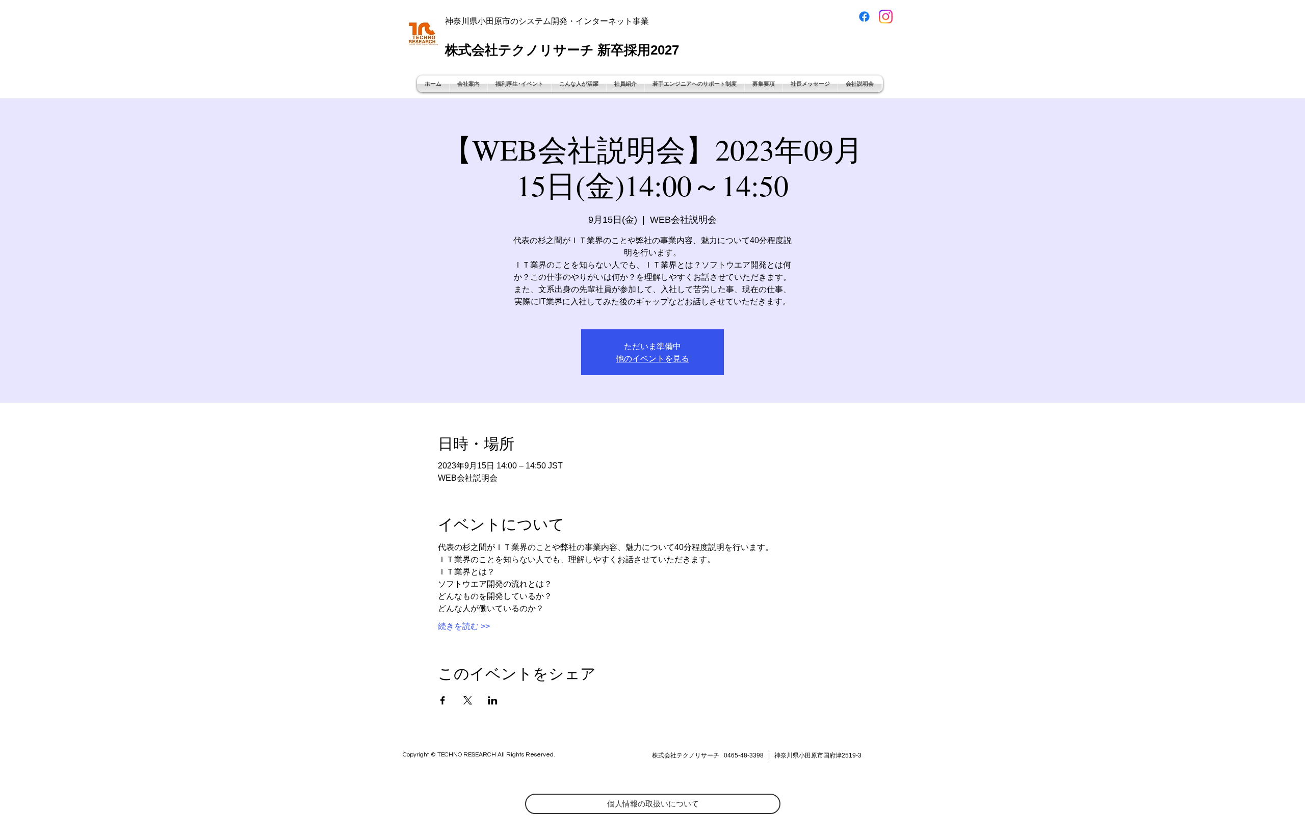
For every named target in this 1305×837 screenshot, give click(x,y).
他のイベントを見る (652, 358)
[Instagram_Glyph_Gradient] (886, 16)
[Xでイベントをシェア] (468, 700)
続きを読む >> (464, 626)
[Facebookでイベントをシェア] (443, 700)
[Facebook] (864, 16)
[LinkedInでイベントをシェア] (493, 700)
